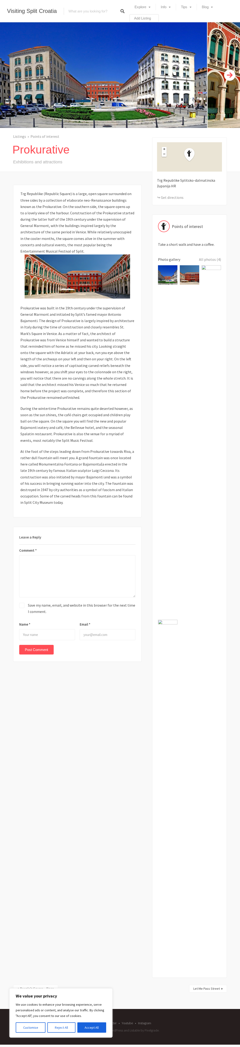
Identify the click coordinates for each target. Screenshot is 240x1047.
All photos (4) (210, 259)
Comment (28, 550)
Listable (135, 1030)
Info (163, 7)
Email (85, 624)
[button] (192, 155)
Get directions (172, 197)
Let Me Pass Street (206, 988)
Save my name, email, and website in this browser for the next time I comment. (81, 608)
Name (24, 624)
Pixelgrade (152, 1030)
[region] (60, 1013)
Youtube (127, 1023)
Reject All (61, 1027)
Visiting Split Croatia (32, 11)
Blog (205, 7)
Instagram (144, 1023)
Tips (184, 7)
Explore (140, 7)
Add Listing (142, 18)
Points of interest (44, 136)
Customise (30, 1027)
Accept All (92, 1027)
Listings (19, 136)
